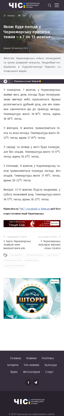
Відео (14, 372)
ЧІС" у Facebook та (30, 208)
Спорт (49, 372)
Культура (51, 365)
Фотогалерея (31, 372)
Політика (48, 358)
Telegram (45, 208)
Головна (15, 358)
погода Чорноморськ (16, 255)
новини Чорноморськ (31, 260)
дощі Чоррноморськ (53, 255)
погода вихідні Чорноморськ (13, 260)
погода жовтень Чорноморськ (34, 255)
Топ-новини (31, 365)
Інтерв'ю (12, 365)
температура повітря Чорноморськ (14, 265)
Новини (31, 358)
